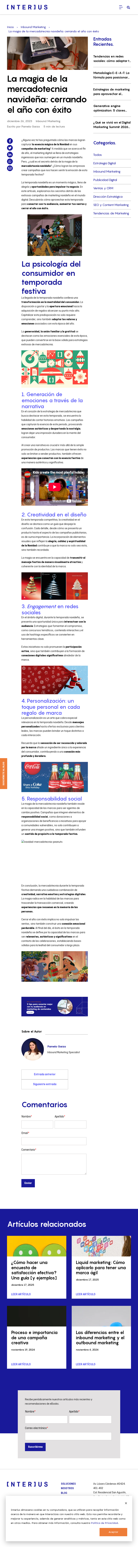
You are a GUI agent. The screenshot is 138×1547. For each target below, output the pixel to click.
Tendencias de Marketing (111, 213)
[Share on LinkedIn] (10, 154)
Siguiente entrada (44, 1084)
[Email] (10, 168)
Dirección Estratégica (108, 196)
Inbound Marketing (33, 27)
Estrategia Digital (104, 163)
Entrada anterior (45, 1074)
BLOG (64, 1493)
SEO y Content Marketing (111, 205)
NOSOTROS (67, 1488)
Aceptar (113, 1532)
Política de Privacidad (104, 1523)
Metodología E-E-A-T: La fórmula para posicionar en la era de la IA (111, 75)
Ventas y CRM (103, 188)
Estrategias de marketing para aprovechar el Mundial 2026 (111, 92)
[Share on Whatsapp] (10, 161)
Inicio (10, 27)
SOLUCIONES (68, 1484)
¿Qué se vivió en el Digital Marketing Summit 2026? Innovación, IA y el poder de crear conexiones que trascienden (112, 125)
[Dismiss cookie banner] (126, 1503)
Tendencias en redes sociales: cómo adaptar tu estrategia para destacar (112, 59)
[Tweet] (10, 148)
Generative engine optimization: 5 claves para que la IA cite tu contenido (109, 108)
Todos (97, 155)
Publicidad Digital (105, 180)
